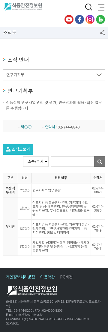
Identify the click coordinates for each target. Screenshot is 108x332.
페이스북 (79, 19)
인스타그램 (90, 19)
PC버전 (66, 277)
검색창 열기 (88, 7)
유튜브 (69, 19)
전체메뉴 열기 (100, 7)
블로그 (100, 19)
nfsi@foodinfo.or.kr (30, 315)
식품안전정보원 (24, 7)
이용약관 (47, 277)
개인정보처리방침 (20, 277)
